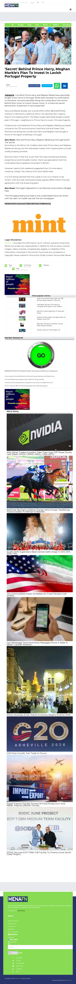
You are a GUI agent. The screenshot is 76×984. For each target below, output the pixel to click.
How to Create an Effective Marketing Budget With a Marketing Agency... (27, 386)
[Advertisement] (38, 16)
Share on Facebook (34, 85)
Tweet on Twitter (47, 85)
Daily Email (19, 966)
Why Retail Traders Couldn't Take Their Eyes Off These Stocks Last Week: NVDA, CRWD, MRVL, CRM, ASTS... (39, 453)
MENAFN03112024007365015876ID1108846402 (28, 203)
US (10, 25)
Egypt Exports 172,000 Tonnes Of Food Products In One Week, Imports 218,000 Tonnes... (36, 804)
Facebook (19, 958)
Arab (29, 25)
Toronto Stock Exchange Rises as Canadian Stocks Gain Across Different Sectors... (29, 382)
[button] (37, 2)
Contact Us (11, 926)
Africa (45, 25)
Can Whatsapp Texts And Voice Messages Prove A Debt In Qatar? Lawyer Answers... (37, 643)
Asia (37, 25)
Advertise (11, 929)
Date (8, 85)
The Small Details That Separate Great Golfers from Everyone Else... (25, 379)
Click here (21, 911)
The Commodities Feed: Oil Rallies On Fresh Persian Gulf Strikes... (36, 595)
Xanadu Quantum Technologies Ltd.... (49, 330)
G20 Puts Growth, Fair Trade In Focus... (27, 753)
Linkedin (19, 969)
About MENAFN (13, 932)
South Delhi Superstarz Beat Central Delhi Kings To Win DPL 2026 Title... (39, 553)
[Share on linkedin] (64, 86)
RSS (17, 971)
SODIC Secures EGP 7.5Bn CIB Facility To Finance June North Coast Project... (39, 853)
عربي (32, 2)
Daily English (13, 939)
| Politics (55, 25)
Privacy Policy (12, 924)
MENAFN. (17, 978)
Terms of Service (13, 921)
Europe (20, 25)
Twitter (18, 960)
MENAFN (9, 95)
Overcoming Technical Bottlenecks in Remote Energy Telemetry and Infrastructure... (30, 376)
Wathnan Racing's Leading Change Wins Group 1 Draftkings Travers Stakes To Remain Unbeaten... (38, 511)
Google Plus (20, 963)
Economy (66, 25)
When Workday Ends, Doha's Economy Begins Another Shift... (39, 715)
